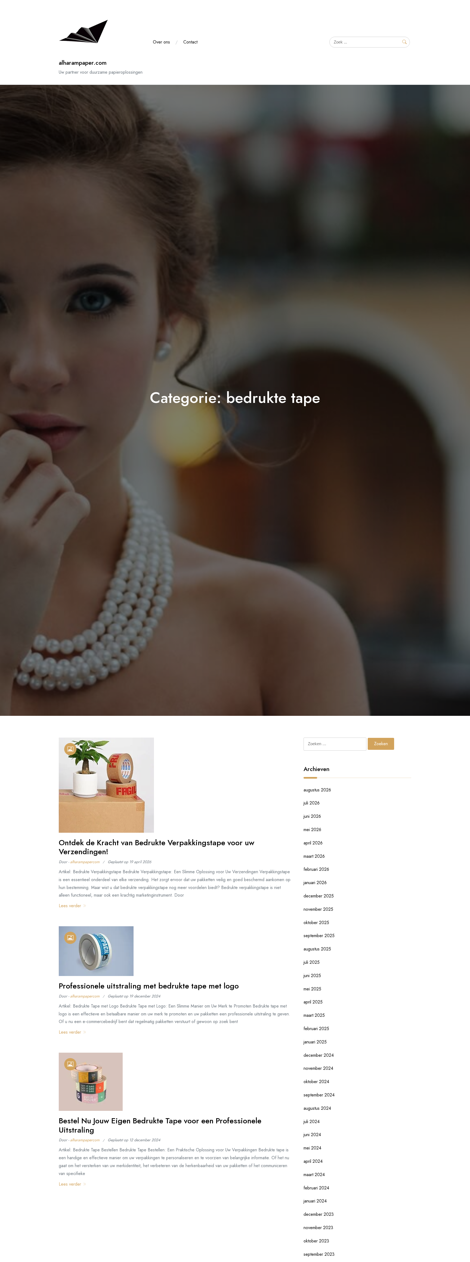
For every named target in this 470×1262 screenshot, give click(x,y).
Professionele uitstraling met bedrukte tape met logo (149, 985)
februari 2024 (316, 1188)
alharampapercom (85, 862)
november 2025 (318, 909)
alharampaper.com (83, 62)
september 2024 (319, 1095)
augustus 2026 (317, 790)
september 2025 (319, 935)
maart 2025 (314, 1015)
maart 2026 (314, 856)
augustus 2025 (317, 949)
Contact (190, 42)
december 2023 (319, 1214)
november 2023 (318, 1227)
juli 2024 (312, 1121)
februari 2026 (316, 869)
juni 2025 (312, 975)
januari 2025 (315, 1042)
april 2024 (313, 1161)
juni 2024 (312, 1135)
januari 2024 (315, 1201)
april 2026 (313, 843)
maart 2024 (314, 1174)
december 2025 (319, 896)
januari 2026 (315, 882)
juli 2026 (312, 803)
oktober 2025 (316, 922)
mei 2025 (312, 989)
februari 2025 (316, 1028)
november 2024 (318, 1068)
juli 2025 (312, 962)
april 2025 (313, 1002)
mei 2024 (312, 1148)
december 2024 (319, 1055)
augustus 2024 (317, 1108)
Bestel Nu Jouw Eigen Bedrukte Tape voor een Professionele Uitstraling (160, 1125)
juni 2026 (312, 816)
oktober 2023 (316, 1241)
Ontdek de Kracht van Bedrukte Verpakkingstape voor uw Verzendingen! (156, 847)
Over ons (161, 42)
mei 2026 (312, 829)
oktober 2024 (316, 1081)
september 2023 (319, 1254)
